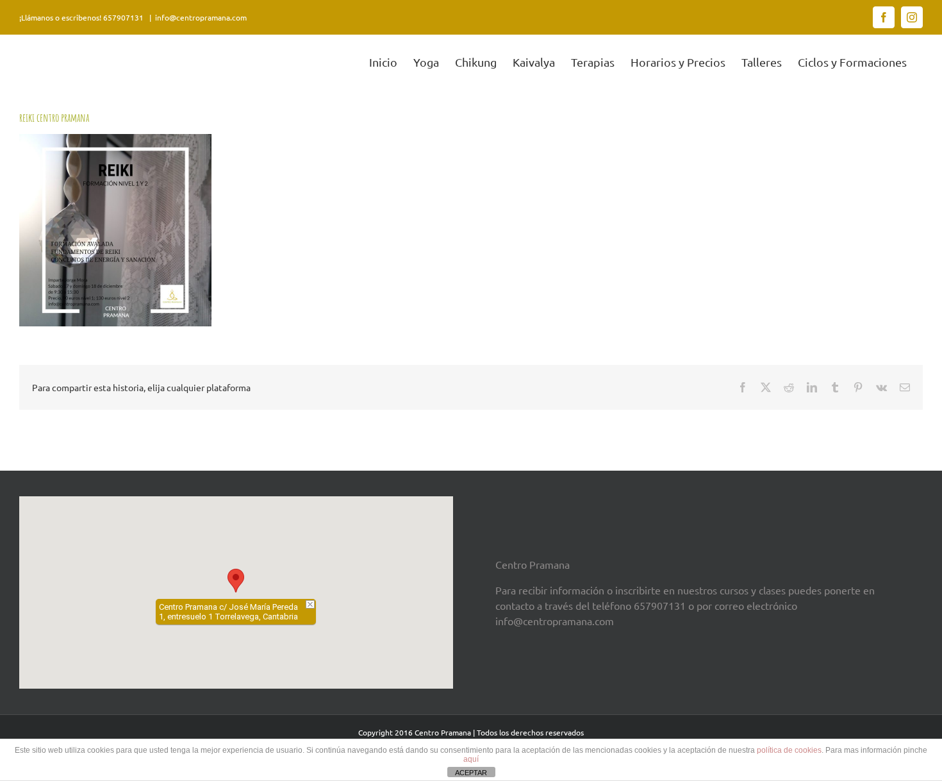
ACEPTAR (471, 773)
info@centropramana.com (201, 17)
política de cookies (789, 750)
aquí (471, 759)
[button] (235, 580)
